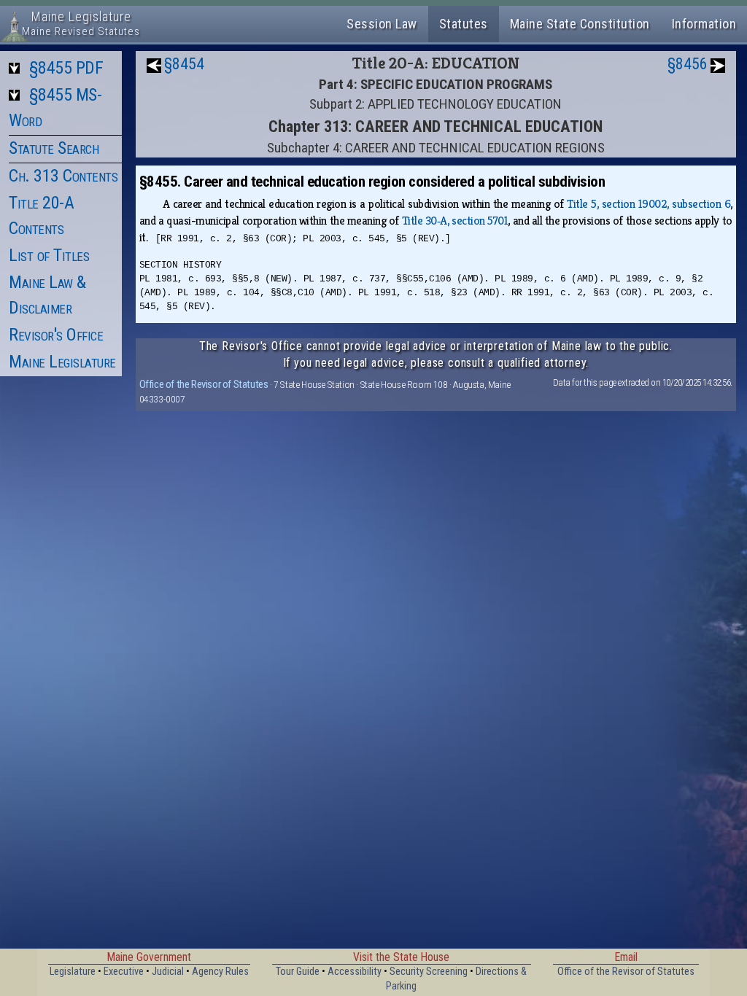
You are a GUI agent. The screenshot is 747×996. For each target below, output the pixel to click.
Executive (124, 971)
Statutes (463, 23)
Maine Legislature (62, 361)
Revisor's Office (56, 334)
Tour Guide (298, 971)
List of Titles (49, 255)
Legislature (73, 971)
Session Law (382, 23)
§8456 (687, 64)
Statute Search (53, 148)
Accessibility (355, 971)
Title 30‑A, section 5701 (455, 220)
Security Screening (429, 971)
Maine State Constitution (580, 23)
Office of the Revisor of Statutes (203, 384)
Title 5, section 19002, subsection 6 (648, 203)
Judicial (168, 971)
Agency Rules (220, 971)
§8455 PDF (66, 68)
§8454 (184, 64)
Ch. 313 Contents (63, 176)
